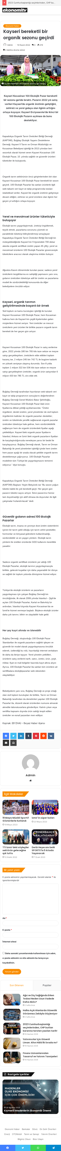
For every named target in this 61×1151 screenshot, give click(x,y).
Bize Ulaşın (38, 1139)
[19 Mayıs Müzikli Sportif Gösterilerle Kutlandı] (16, 807)
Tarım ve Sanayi (31, 1134)
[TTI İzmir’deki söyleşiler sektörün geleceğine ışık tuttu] (16, 836)
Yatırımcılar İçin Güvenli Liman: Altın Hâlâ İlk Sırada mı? (40, 1041)
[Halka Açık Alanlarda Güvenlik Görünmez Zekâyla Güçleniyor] (11, 1015)
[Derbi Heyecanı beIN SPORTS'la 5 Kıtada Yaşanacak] (45, 836)
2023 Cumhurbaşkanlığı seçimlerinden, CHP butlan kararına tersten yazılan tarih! (40, 1027)
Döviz (35, 1129)
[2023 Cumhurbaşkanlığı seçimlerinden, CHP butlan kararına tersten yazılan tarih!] (11, 1028)
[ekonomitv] (14, 10)
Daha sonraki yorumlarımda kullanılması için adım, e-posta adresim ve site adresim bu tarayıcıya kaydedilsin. (29, 958)
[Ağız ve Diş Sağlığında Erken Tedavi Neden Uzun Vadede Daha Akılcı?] (11, 1000)
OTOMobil (17, 1134)
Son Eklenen (17, 985)
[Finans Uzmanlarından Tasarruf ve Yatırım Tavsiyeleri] (11, 1057)
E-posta (7, 930)
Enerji (7, 1134)
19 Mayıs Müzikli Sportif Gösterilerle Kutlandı (16, 819)
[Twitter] (13, 736)
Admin (10, 45)
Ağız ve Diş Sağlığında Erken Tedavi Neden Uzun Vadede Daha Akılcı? (38, 998)
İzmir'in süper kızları (43, 817)
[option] (30, 1097)
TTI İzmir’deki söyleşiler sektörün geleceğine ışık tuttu (16, 850)
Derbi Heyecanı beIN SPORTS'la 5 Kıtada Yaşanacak (43, 850)
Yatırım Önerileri (49, 1134)
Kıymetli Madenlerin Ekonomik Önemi (27, 1110)
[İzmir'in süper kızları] (45, 807)
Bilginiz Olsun (24, 1139)
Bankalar (26, 1129)
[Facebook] (6, 736)
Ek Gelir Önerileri (48, 1129)
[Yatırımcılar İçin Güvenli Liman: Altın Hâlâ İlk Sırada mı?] (11, 1043)
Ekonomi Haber (12, 26)
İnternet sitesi (9, 941)
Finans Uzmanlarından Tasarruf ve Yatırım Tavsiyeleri (40, 1055)
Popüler (47, 985)
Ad (5, 918)
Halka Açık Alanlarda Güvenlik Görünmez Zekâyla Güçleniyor (40, 1012)
